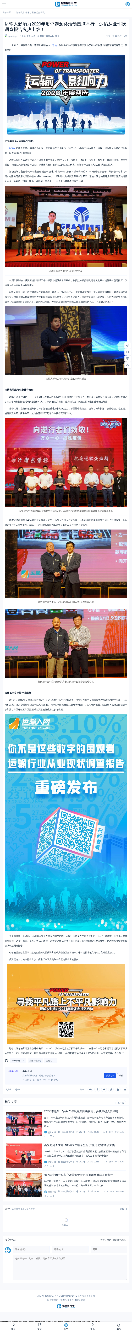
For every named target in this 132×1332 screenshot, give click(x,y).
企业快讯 (65, 1162)
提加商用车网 (88, 1295)
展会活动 (36, 12)
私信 (121, 1075)
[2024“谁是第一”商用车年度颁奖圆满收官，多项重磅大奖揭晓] (24, 1124)
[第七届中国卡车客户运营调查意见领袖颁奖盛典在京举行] (24, 1185)
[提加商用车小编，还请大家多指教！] (13, 1075)
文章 (23, 12)
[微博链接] (127, 345)
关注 (110, 1075)
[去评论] (127, 358)
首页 (18, 12)
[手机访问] (127, 352)
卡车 (27, 12)
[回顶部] (127, 365)
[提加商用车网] (66, 4)
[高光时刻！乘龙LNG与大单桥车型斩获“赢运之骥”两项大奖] (24, 1156)
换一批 (121, 1103)
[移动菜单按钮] (4, 4)
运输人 (55, 45)
